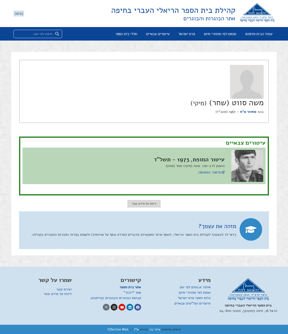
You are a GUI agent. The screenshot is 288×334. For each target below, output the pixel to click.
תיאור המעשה (209, 172)
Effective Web (118, 329)
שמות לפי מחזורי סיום (220, 34)
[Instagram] (114, 307)
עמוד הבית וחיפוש (258, 34)
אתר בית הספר (130, 287)
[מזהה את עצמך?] (251, 229)
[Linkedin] (129, 307)
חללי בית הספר (126, 34)
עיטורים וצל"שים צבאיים (192, 303)
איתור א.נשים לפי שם (195, 287)
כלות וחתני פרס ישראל (194, 297)
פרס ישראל (186, 34)
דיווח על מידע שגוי (58, 293)
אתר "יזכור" (132, 292)
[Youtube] (122, 307)
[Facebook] (137, 307)
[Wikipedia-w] (106, 307)
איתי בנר (154, 329)
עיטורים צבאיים (157, 34)
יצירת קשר (64, 289)
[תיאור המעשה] (223, 172)
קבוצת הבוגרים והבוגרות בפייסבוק (116, 297)
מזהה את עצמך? (217, 226)
